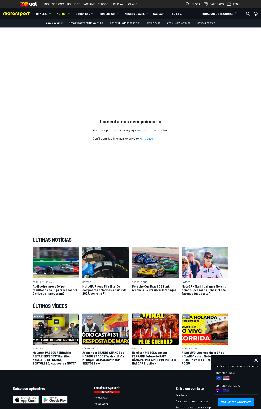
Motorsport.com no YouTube (86, 23)
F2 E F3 (177, 13)
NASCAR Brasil (135, 13)
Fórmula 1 (41, 13)
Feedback (181, 395)
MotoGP (62, 13)
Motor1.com (101, 403)
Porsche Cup (107, 13)
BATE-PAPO (217, 4)
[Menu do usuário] (255, 14)
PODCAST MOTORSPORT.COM (125, 23)
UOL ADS (131, 4)
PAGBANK (89, 4)
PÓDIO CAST (153, 23)
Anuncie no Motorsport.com (192, 401)
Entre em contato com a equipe (194, 407)
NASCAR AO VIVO (206, 23)
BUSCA (196, 4)
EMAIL (237, 4)
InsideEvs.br (101, 397)
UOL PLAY (117, 4)
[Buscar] (248, 14)
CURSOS (103, 4)
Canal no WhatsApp (178, 23)
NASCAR (158, 13)
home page (146, 138)
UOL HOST (73, 4)
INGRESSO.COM (54, 4)
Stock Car (83, 13)
